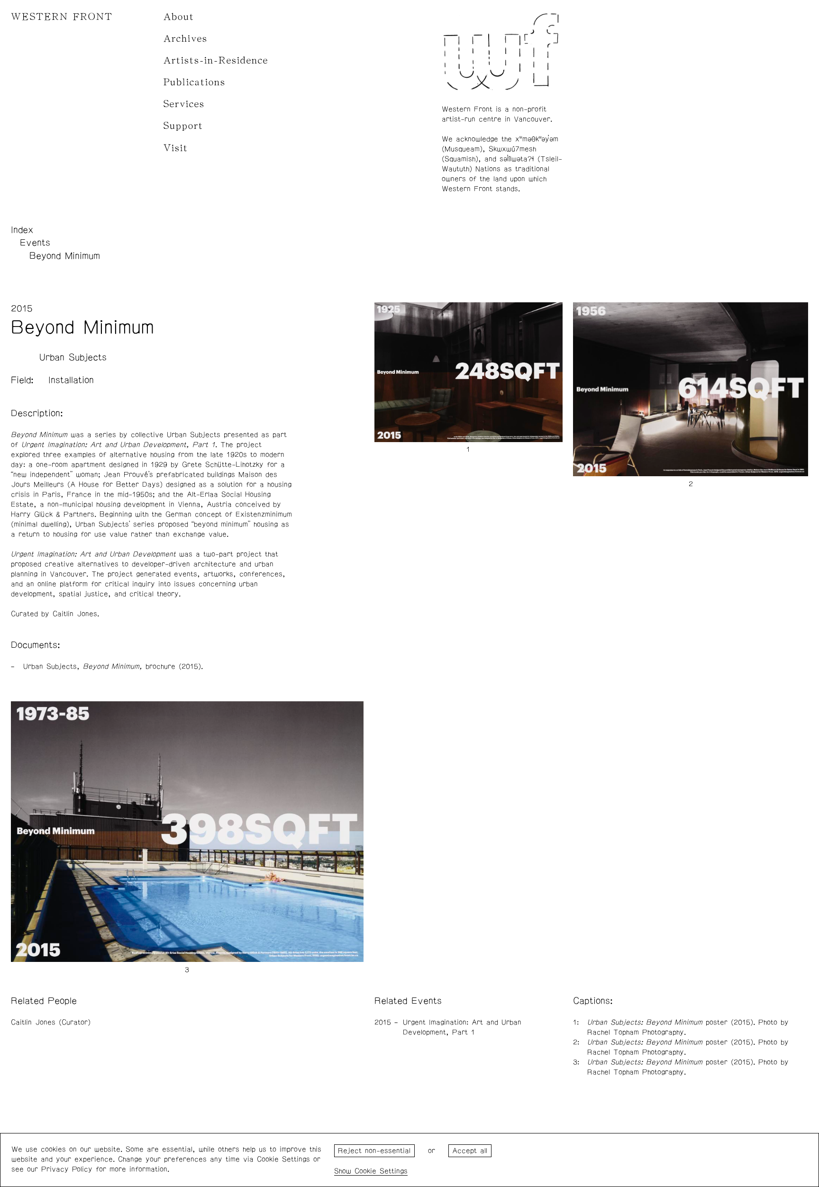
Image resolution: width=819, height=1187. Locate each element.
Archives (186, 39)
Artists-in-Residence (216, 60)
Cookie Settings (381, 1171)
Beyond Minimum (64, 256)
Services (184, 104)
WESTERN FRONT (62, 17)
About (179, 17)
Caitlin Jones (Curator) (51, 1022)
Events (35, 242)
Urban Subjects (73, 357)
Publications (195, 82)
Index (22, 230)
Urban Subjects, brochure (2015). (113, 666)
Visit (176, 148)
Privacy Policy (66, 1169)
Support (183, 126)
